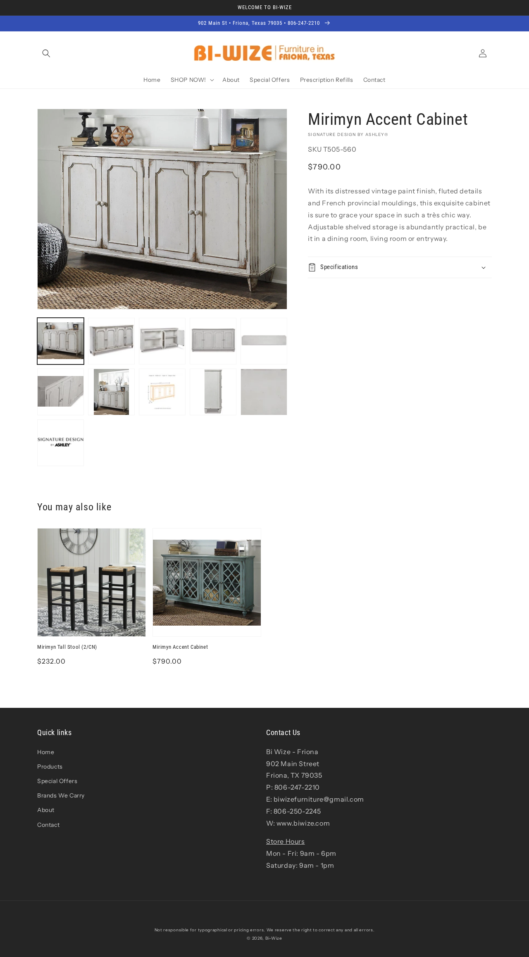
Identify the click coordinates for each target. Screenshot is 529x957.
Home (45, 752)
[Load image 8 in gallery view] (162, 392)
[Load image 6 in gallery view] (60, 392)
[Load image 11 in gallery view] (60, 442)
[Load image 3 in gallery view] (162, 341)
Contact (48, 824)
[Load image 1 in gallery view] (60, 341)
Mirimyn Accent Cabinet (180, 647)
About (46, 810)
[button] (46, 53)
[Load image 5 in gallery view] (264, 341)
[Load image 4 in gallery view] (213, 341)
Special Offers (57, 781)
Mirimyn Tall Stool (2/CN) (67, 647)
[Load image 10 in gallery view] (264, 392)
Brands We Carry (61, 795)
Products (50, 766)
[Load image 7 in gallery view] (111, 392)
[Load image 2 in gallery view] (111, 341)
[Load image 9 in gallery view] (213, 392)
